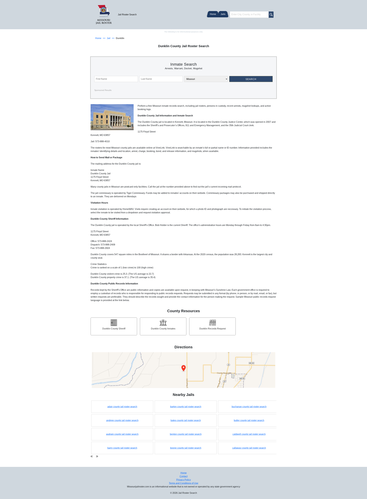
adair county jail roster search (122, 406)
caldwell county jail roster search (249, 434)
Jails (223, 14)
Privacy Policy (183, 480)
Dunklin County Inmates (163, 328)
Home (213, 14)
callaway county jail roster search (249, 448)
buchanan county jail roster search (249, 406)
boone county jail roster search (185, 448)
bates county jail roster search (186, 420)
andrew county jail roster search (122, 420)
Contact (184, 476)
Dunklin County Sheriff (113, 328)
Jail (108, 38)
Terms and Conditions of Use (183, 483)
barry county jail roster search (122, 448)
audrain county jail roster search (122, 434)
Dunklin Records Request (212, 328)
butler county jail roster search (249, 420)
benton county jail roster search (186, 434)
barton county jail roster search (185, 406)
